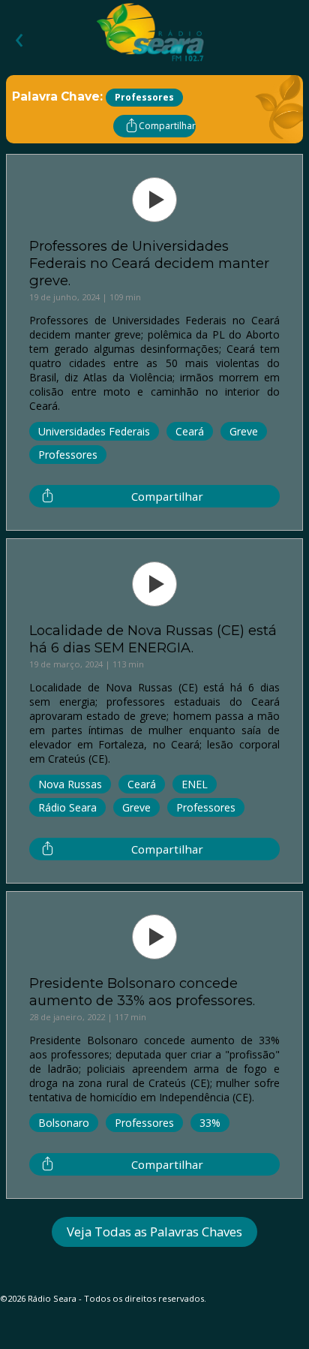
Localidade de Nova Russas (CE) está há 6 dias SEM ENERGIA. (153, 639)
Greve (244, 431)
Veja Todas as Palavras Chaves (154, 1231)
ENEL (195, 784)
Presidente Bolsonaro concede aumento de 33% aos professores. (142, 991)
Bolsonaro (63, 1123)
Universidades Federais (94, 431)
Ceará (190, 431)
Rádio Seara (67, 807)
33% (210, 1123)
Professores (68, 454)
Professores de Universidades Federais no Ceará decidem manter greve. (149, 263)
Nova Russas (70, 784)
